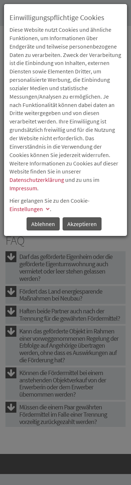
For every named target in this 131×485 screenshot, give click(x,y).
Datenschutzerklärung (36, 179)
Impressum (23, 188)
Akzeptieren (82, 224)
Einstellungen (26, 209)
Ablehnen (43, 224)
